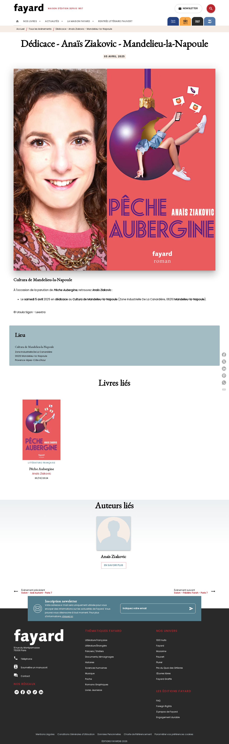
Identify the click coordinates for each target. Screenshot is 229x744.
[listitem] (17, 692)
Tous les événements (40, 28)
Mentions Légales (45, 734)
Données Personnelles (109, 734)
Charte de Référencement (138, 734)
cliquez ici (67, 616)
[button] (188, 8)
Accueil (20, 28)
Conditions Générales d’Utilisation (76, 734)
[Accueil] (29, 8)
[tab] (17, 21)
